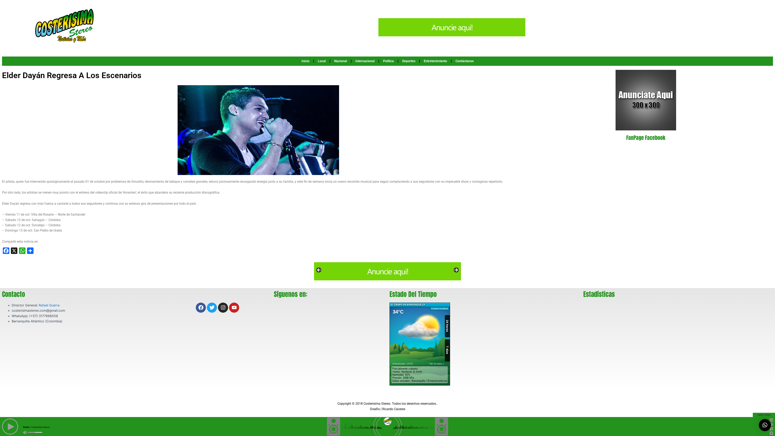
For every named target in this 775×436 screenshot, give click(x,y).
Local (322, 61)
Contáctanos (465, 61)
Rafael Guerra (49, 305)
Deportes (408, 61)
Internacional (365, 61)
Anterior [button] (319, 270)
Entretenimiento (435, 61)
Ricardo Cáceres (393, 409)
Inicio (305, 61)
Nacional (340, 61)
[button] (765, 425)
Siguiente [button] (456, 270)
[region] (387, 271)
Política (388, 61)
